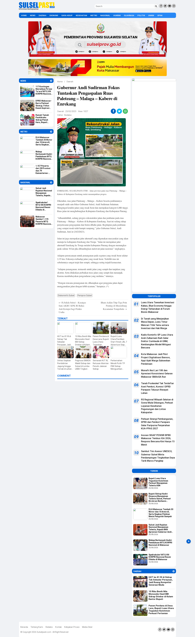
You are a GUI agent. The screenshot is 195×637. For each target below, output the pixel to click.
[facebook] (113, 111)
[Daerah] (174, 571)
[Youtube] (169, 5)
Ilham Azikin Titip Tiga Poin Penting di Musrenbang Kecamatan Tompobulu (114, 305)
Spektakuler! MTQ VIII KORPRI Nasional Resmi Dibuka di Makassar (160, 557)
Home (24, 15)
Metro (93, 15)
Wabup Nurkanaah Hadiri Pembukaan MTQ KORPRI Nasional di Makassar (160, 542)
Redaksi (68, 115)
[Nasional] (51, 182)
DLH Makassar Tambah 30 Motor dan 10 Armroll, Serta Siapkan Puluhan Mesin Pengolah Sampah (161, 513)
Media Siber (87, 627)
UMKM (151, 15)
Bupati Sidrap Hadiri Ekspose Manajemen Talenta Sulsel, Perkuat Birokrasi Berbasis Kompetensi (160, 498)
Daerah (42, 15)
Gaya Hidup (67, 15)
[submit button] (156, 6)
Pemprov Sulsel (85, 295)
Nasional (105, 15)
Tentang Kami (37, 627)
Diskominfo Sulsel (66, 295)
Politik (141, 15)
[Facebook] (161, 5)
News (32, 15)
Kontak (58, 627)
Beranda (24, 627)
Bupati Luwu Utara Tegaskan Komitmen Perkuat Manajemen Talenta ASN (158, 482)
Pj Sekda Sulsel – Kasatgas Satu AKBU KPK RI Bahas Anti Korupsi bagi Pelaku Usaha (72, 307)
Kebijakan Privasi (72, 627)
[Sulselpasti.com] (37, 9)
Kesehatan (81, 15)
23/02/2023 (70, 111)
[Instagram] (174, 5)
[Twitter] (165, 5)
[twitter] (119, 111)
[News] (51, 80)
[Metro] (51, 131)
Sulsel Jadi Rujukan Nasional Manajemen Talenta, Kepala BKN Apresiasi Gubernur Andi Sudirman (160, 529)
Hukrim (117, 15)
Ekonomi (54, 15)
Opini (159, 15)
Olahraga (129, 15)
